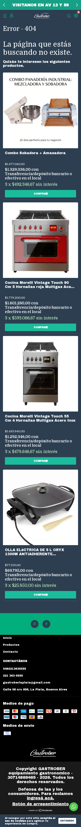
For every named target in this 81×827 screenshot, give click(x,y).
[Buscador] (69, 15)
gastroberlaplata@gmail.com (26, 682)
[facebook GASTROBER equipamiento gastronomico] (46, 624)
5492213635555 (14, 668)
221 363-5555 (13, 675)
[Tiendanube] (40, 811)
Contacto (10, 651)
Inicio (7, 637)
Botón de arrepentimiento (40, 804)
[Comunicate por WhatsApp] (73, 806)
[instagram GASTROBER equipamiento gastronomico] (35, 624)
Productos (11, 644)
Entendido (67, 821)
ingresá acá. (40, 798)
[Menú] (5, 15)
